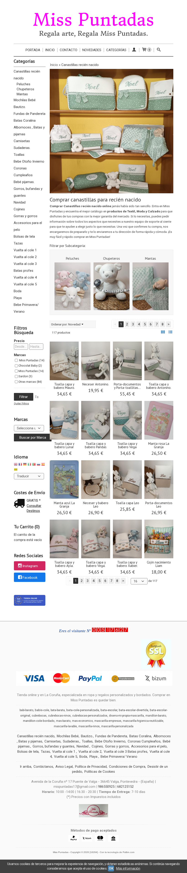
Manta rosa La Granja (158, 445)
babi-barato (26, 710)
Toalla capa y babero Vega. (96, 564)
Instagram (30, 566)
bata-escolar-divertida (133, 710)
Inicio (50, 50)
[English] (16, 465)
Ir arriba (25, 767)
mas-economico (82, 720)
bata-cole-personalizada (82, 710)
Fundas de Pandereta (29, 114)
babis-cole (42, 710)
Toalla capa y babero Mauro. (64, 386)
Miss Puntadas (93, 19)
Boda (17, 291)
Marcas (20, 355)
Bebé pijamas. (24, 182)
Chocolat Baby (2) (30, 365)
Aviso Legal (64, 767)
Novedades (91, 50)
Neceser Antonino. (95, 384)
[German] (25, 465)
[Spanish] (43, 465)
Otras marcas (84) (30, 381)
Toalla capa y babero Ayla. (64, 564)
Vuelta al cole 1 (25, 250)
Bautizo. (20, 107)
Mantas (22, 94)
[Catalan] (16, 470)
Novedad (74, 324)
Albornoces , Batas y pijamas (29, 130)
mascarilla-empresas (107, 720)
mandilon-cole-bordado (39, 720)
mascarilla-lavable (65, 726)
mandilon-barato (155, 715)
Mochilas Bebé (25, 100)
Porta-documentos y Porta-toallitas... (127, 386)
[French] (20, 465)
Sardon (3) (25, 376)
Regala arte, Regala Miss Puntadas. (93, 34)
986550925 (106, 787)
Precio (19, 341)
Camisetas (22, 141)
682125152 (125, 787)
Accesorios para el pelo (28, 226)
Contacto (68, 50)
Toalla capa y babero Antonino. (158, 386)
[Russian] (38, 465)
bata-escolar (109, 710)
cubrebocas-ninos (59, 715)
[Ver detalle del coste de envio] (20, 504)
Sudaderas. (22, 148)
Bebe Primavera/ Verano (26, 308)
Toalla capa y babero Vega (127, 445)
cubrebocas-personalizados (89, 715)
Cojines (19, 209)
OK (111, 868)
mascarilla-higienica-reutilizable (143, 720)
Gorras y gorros (25, 216)
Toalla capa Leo (127, 503)
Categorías (116, 50)
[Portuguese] (34, 465)
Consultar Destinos (34, 508)
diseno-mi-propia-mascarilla (126, 715)
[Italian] (29, 465)
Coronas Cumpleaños (23, 171)
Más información (128, 868)
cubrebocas (39, 715)
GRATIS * (34, 500)
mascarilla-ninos (89, 726)
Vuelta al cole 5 (25, 284)
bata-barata (58, 710)
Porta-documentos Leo (158, 504)
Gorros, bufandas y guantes (28, 192)
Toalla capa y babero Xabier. (127, 564)
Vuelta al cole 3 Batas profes (25, 267)
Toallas (19, 155)
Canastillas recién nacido (27, 74)
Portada (33, 50)
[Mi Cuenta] (134, 50)
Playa (18, 298)
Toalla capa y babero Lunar (64, 445)
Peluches (23, 84)
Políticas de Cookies (99, 772)
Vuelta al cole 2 (25, 257)
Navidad (20, 202)
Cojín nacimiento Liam (159, 564)
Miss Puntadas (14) (31, 360)
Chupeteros (25, 89)
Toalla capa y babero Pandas (95, 445)
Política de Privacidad (91, 767)
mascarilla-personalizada (117, 726)
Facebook (30, 578)
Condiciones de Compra (127, 767)
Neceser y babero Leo (95, 504)
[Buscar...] (158, 50)
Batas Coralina (25, 120)
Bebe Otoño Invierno (29, 161)
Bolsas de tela (24, 236)
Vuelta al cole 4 (25, 277)
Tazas (18, 243)
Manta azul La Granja (64, 504)
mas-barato (63, 720)
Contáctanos (43, 767)
